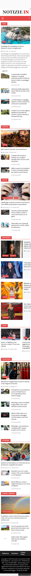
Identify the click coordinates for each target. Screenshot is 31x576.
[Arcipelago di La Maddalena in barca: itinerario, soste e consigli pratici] (15, 35)
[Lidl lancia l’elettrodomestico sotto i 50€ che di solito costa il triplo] (5, 90)
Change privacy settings (24, 574)
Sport (4, 337)
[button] (29, 18)
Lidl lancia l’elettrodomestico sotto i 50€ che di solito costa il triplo (20, 91)
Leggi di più (4, 71)
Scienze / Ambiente (7, 198)
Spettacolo (5, 255)
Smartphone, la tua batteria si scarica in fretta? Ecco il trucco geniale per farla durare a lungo (20, 392)
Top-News (12, 255)
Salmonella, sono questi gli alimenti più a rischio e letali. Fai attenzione (20, 225)
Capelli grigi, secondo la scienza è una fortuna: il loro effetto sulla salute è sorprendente (15, 203)
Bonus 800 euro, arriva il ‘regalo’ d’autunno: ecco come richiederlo (20, 484)
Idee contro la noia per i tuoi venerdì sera (14, 149)
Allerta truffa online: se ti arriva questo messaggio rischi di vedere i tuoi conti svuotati (19, 416)
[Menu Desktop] (2, 18)
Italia (4, 41)
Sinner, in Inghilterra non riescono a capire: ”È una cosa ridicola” (10, 344)
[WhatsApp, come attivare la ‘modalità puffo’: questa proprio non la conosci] (5, 427)
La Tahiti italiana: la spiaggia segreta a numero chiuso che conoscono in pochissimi (20, 102)
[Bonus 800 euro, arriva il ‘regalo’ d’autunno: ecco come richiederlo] (5, 483)
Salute (16, 198)
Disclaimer (14, 553)
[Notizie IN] (15, 12)
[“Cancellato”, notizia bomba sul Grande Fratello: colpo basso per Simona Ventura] (12, 270)
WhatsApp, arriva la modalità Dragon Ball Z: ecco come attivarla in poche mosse (20, 404)
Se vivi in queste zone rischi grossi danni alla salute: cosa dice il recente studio (20, 528)
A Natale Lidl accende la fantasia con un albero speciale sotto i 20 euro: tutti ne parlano (20, 158)
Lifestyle (5, 144)
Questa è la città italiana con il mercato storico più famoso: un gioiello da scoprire (15, 464)
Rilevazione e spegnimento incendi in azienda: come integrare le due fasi (15, 382)
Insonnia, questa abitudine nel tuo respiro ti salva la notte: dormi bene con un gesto (19, 213)
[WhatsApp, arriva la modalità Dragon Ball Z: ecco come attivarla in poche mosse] (5, 404)
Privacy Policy (23, 553)
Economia (5, 458)
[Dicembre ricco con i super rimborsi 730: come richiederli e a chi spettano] (5, 472)
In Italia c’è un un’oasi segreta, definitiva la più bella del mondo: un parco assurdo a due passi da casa (20, 113)
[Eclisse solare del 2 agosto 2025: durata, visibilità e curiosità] (5, 538)
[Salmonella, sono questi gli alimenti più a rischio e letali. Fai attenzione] (5, 225)
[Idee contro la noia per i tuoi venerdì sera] (15, 138)
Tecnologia (5, 377)
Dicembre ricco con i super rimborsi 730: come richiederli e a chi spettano (20, 473)
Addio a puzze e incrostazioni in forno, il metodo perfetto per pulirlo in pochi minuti (20, 170)
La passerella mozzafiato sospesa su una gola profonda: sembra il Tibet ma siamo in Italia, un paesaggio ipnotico (20, 78)
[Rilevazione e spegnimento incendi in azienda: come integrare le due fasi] (15, 370)
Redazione (5, 553)
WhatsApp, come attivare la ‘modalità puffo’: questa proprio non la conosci (19, 428)
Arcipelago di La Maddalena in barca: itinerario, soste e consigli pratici (12, 47)
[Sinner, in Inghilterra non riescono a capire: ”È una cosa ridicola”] (10, 334)
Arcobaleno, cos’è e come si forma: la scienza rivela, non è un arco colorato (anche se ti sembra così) (15, 518)
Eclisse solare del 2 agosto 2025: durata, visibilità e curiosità (19, 539)
